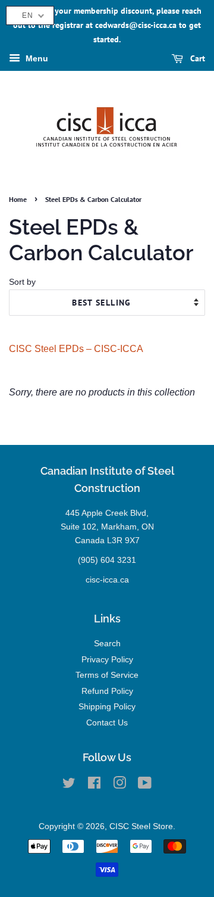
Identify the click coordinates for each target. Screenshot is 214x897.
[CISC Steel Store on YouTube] (145, 785)
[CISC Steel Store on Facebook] (94, 785)
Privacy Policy (107, 659)
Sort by (22, 281)
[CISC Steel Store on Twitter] (68, 785)
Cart (196, 59)
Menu (35, 59)
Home (18, 199)
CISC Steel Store (141, 826)
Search (107, 643)
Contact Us (107, 722)
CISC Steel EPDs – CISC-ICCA (76, 349)
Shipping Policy (107, 706)
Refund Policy (107, 691)
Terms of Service (107, 675)
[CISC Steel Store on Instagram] (119, 785)
